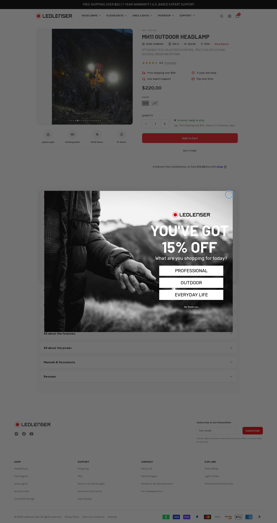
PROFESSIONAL (191, 270)
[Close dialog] (229, 194)
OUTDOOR (191, 282)
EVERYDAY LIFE (191, 294)
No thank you (191, 307)
